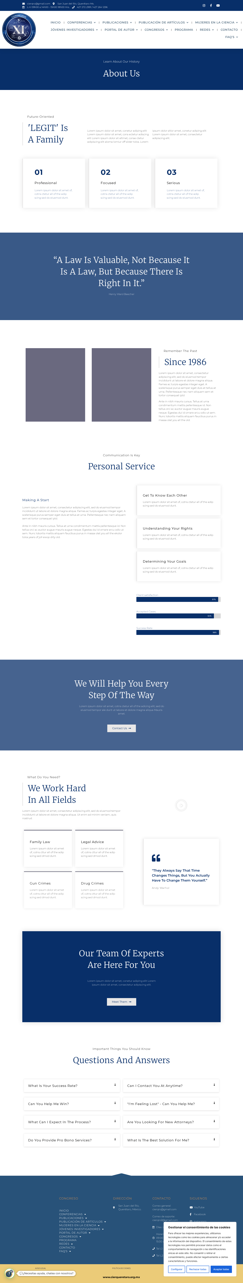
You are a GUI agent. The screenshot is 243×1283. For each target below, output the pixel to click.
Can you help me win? (48, 1104)
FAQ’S (230, 37)
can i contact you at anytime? (155, 1086)
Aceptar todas (221, 1269)
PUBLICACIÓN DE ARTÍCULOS (162, 22)
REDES (205, 29)
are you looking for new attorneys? (160, 1122)
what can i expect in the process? (59, 1122)
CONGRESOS (154, 29)
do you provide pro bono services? (60, 1140)
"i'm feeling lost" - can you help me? (161, 1104)
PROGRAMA (184, 29)
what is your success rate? (53, 1086)
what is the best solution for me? (158, 1140)
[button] (181, 805)
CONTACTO (229, 29)
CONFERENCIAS (79, 22)
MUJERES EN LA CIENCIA (214, 22)
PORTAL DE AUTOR (119, 29)
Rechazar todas (197, 1269)
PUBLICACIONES (115, 22)
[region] (200, 1249)
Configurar (176, 1269)
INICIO (56, 22)
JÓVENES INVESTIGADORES (72, 29)
